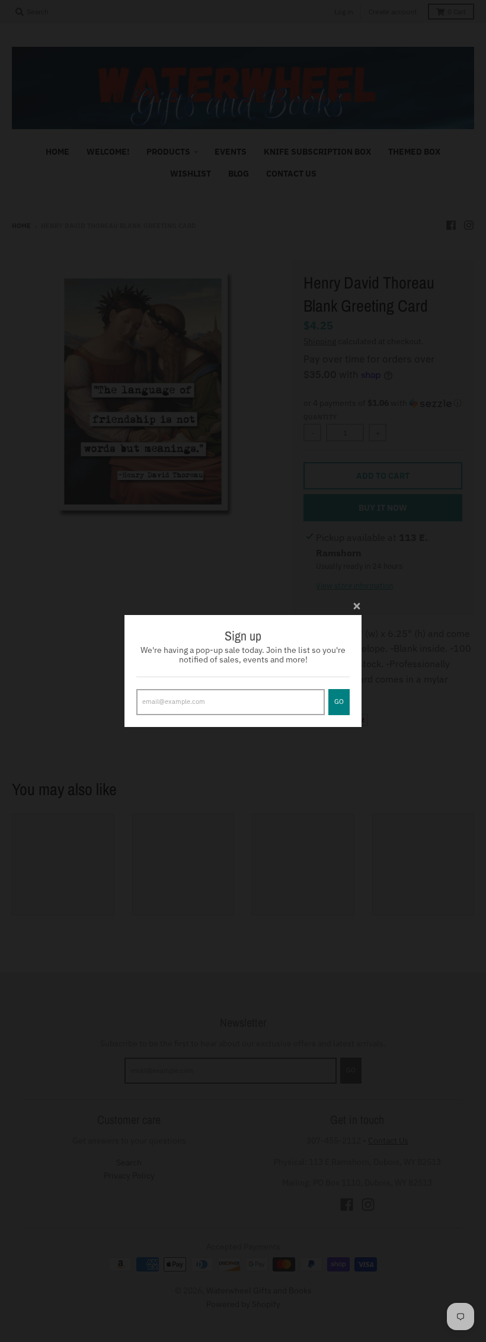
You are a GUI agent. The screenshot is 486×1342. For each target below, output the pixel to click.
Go (339, 701)
